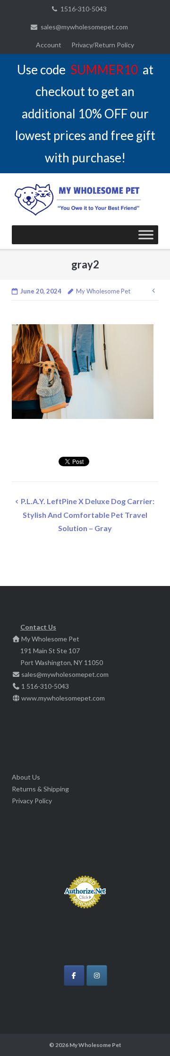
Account (48, 45)
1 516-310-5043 (45, 686)
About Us (26, 777)
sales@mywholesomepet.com (84, 27)
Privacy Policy (32, 801)
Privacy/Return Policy (102, 45)
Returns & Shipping (40, 789)
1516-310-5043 (83, 9)
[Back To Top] (146, 1033)
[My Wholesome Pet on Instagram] (96, 975)
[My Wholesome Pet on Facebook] (74, 975)
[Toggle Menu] (145, 235)
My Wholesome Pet (103, 291)
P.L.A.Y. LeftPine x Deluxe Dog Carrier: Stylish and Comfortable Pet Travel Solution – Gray (87, 514)
